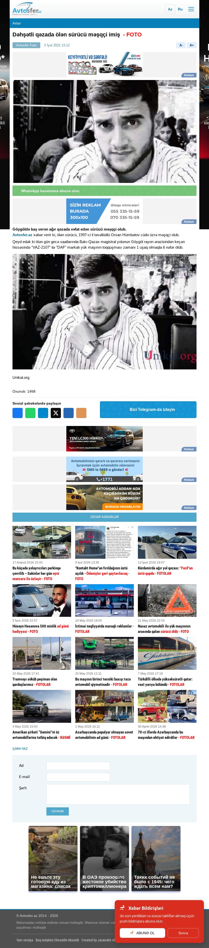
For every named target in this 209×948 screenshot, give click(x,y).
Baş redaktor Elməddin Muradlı (57, 940)
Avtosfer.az (22, 235)
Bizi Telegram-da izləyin (152, 409)
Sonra (183, 933)
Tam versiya (24, 940)
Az (170, 9)
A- (181, 45)
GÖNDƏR (57, 811)
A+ (192, 45)
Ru (180, 9)
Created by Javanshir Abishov (102, 940)
